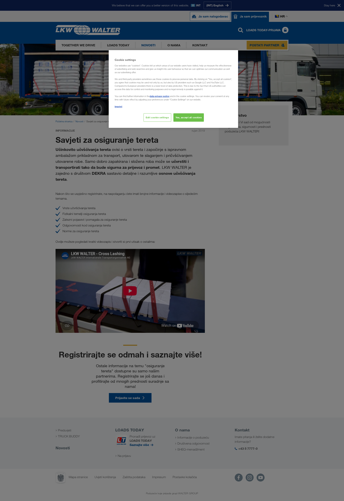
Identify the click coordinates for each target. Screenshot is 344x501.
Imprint (118, 106)
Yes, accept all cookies (189, 117)
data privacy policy (159, 96)
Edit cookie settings (157, 117)
